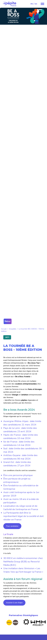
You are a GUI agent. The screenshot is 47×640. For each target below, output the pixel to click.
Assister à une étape (14, 602)
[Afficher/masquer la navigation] (42, 4)
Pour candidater (12, 526)
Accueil (4, 329)
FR (32, 4)
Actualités (12, 329)
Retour (8, 321)
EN (36, 4)
